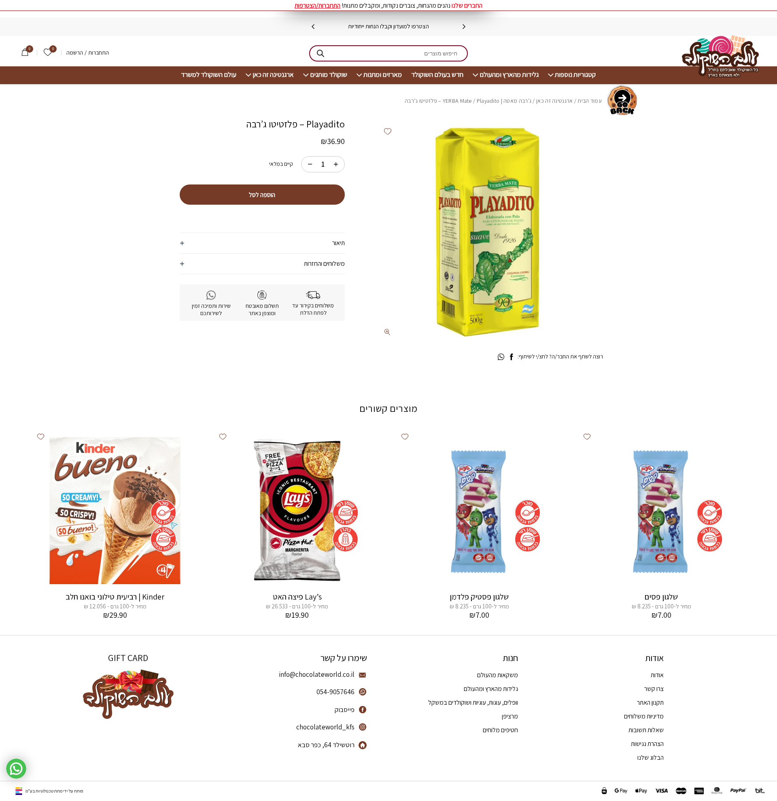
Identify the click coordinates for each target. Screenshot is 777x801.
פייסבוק (345, 709)
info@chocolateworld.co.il (317, 674)
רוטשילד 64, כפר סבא (326, 744)
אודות (657, 675)
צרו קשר (654, 688)
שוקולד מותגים (328, 74)
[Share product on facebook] (511, 357)
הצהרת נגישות (647, 744)
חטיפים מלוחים (500, 730)
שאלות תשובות (646, 730)
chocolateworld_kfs (325, 727)
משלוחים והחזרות (324, 263)
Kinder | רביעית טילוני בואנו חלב (115, 596)
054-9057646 (335, 691)
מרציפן (510, 716)
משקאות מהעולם (497, 675)
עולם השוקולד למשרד (208, 74)
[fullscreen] (387, 332)
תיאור (338, 243)
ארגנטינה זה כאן (273, 74)
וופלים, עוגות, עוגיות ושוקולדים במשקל (473, 702)
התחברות (98, 52)
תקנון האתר (650, 702)
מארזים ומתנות (382, 74)
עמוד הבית (589, 100)
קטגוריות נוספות (575, 74)
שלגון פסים (661, 596)
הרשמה (74, 52)
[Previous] (464, 26)
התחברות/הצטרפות (317, 5)
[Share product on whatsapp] (501, 357)
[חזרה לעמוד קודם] (622, 100)
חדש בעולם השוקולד (437, 74)
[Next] (313, 26)
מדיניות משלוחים (644, 716)
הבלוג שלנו (650, 757)
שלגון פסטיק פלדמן (479, 596)
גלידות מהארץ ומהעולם (509, 74)
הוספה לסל (262, 195)
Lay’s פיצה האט (297, 596)
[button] (388, 131)
